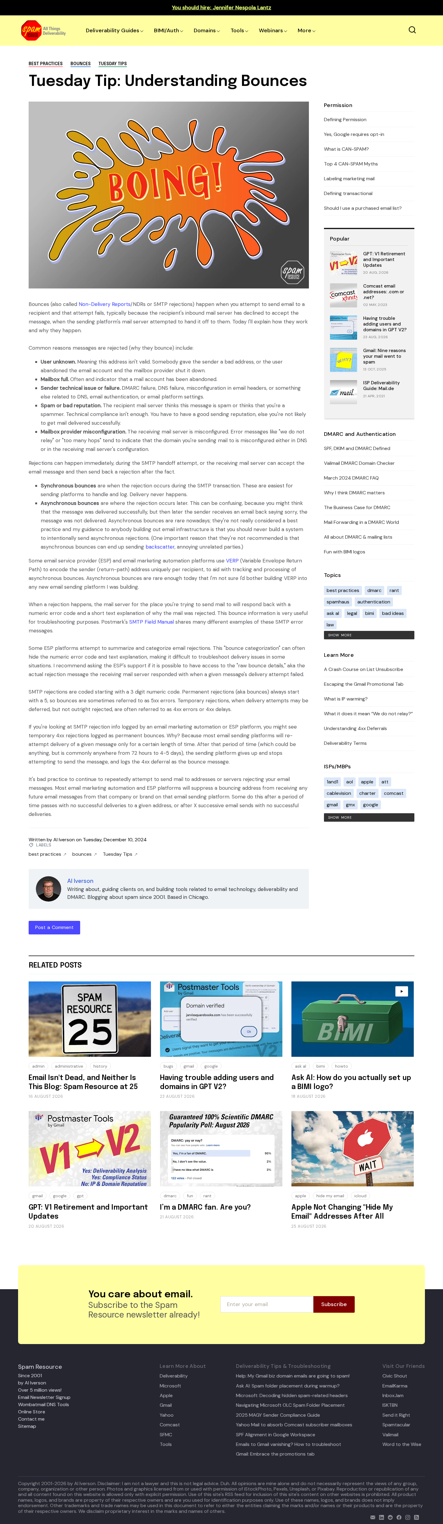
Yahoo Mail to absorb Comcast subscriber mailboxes (294, 1425)
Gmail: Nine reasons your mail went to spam (384, 356)
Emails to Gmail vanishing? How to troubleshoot (288, 1444)
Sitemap (27, 1426)
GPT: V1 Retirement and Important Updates (384, 259)
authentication (373, 602)
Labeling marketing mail (349, 178)
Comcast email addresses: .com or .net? (383, 292)
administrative (69, 1066)
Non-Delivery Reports (104, 304)
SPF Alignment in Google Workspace (275, 1434)
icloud (360, 1195)
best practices (46, 64)
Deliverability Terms (345, 743)
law (330, 625)
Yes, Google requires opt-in (354, 134)
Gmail (166, 1405)
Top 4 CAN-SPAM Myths (351, 164)
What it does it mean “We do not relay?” (368, 713)
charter (367, 793)
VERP (232, 560)
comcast (394, 793)
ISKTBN (389, 1405)
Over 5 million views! (39, 1390)
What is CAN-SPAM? (346, 149)
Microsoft (170, 1386)
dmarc (374, 590)
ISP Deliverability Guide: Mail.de (381, 386)
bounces (81, 64)
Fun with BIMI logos (344, 552)
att (385, 782)
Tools (237, 30)
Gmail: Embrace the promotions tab (275, 1454)
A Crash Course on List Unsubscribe (363, 669)
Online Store (31, 1412)
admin (38, 1066)
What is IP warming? (346, 699)
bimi (369, 613)
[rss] (415, 1516)
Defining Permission (345, 119)
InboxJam (393, 1395)
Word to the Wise (401, 1444)
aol (349, 782)
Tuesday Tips (113, 64)
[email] (371, 1516)
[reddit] (389, 1516)
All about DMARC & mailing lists (358, 537)
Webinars (271, 30)
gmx (350, 804)
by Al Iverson (32, 1383)
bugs (168, 1066)
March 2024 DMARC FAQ (351, 478)
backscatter (160, 546)
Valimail (390, 1434)
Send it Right (396, 1415)
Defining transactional (348, 193)
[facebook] (397, 1516)
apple (367, 782)
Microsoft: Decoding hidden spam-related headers (292, 1395)
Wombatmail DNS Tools (43, 1404)
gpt (80, 1195)
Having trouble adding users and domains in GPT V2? (385, 324)
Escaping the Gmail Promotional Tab (364, 684)
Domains (205, 30)
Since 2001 (30, 1375)
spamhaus (338, 602)
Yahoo (167, 1415)
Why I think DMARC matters (354, 493)
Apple (166, 1395)
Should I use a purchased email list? (363, 208)
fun (190, 1195)
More (304, 30)
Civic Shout (394, 1376)
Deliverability (174, 1376)
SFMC (166, 1434)
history (100, 1066)
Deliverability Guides (112, 30)
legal (352, 613)
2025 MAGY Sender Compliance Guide (278, 1415)
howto (341, 1066)
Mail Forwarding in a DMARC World (361, 522)
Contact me (31, 1419)
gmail (332, 804)
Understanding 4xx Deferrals (355, 728)
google (370, 804)
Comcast (170, 1425)
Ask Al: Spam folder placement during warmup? (288, 1386)
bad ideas (393, 613)
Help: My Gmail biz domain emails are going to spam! (293, 1376)
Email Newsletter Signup (44, 1397)
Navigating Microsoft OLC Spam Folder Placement (290, 1405)
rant (394, 590)
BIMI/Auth (166, 30)
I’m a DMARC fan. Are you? (205, 1207)
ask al (333, 613)
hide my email (330, 1195)
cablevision (339, 793)
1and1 (332, 782)
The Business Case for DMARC (357, 507)
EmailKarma (394, 1386)
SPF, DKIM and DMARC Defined (357, 448)
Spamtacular (396, 1425)
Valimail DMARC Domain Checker (359, 463)
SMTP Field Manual (151, 622)
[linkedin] (380, 1516)
